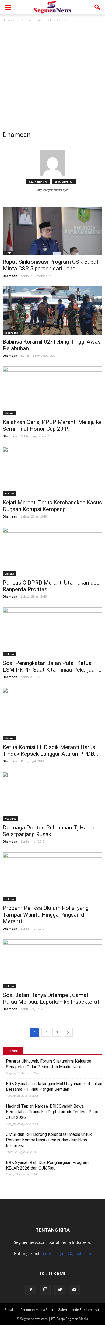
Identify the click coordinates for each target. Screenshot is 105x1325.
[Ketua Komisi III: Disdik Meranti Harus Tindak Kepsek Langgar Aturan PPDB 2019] (52, 714)
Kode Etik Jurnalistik (85, 1309)
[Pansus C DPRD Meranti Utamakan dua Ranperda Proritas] (52, 551)
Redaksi (10, 1309)
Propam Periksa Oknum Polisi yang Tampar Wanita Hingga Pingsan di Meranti (46, 915)
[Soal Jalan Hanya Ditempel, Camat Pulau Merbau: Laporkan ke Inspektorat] (52, 963)
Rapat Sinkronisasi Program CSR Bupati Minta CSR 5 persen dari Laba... (51, 265)
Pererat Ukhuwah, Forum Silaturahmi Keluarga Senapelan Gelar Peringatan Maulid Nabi (48, 1064)
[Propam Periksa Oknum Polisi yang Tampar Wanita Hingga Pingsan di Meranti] (52, 876)
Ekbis (7, 253)
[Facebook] (30, 1290)
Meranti (9, 413)
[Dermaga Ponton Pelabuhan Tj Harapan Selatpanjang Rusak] (52, 796)
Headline (10, 818)
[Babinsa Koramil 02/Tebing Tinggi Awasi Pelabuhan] (52, 310)
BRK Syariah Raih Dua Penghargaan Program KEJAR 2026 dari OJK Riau (47, 1165)
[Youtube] (74, 1290)
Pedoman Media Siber (37, 1309)
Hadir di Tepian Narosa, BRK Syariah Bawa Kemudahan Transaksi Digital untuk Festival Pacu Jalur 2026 (52, 1112)
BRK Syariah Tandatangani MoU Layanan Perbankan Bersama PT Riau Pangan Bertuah (54, 1086)
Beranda (9, 20)
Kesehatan (11, 332)
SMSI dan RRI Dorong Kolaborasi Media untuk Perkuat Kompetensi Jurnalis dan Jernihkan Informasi (49, 1140)
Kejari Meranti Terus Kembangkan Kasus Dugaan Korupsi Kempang (52, 505)
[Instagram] (45, 1290)
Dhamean (10, 276)
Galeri (62, 1309)
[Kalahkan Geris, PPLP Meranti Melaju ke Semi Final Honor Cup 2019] (52, 390)
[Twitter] (59, 1290)
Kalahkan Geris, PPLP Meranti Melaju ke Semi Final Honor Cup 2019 (52, 425)
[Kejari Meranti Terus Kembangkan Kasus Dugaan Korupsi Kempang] (52, 471)
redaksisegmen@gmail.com (66, 1253)
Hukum (9, 493)
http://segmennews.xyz (52, 190)
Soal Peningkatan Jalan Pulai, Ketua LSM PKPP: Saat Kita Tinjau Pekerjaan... (52, 666)
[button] (97, 7)
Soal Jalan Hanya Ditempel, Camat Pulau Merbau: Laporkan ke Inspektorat (51, 998)
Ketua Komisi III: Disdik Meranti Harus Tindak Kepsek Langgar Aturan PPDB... (50, 750)
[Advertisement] (52, 78)
